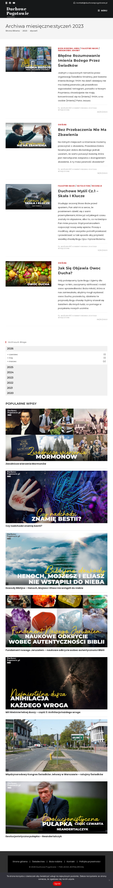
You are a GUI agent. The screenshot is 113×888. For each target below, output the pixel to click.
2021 (10, 388)
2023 (10, 377)
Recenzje (97, 186)
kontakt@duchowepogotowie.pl (92, 2)
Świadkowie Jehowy (69, 50)
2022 (10, 382)
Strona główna (20, 861)
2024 (10, 372)
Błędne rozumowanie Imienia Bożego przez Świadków (79, 60)
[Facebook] (10, 2)
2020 (10, 393)
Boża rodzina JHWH (68, 48)
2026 (10, 348)
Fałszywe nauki (89, 48)
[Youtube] (14, 2)
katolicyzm (83, 186)
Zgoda (57, 883)
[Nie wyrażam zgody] (109, 880)
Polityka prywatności (89, 861)
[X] (7, 2)
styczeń (33, 30)
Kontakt (71, 861)
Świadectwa (38, 861)
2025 (10, 367)
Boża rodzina (55, 861)
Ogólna (62, 124)
